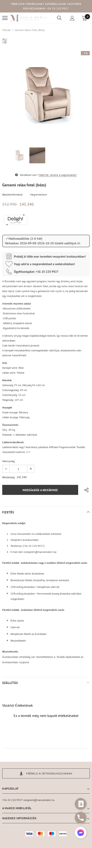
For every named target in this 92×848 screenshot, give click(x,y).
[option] (46, 95)
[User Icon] (72, 18)
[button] (80, 833)
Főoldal (6, 30)
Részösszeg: (8, 477)
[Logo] (28, 18)
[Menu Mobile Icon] (5, 18)
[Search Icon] (59, 18)
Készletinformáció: (12, 194)
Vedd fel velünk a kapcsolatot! (58, 175)
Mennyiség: (8, 461)
